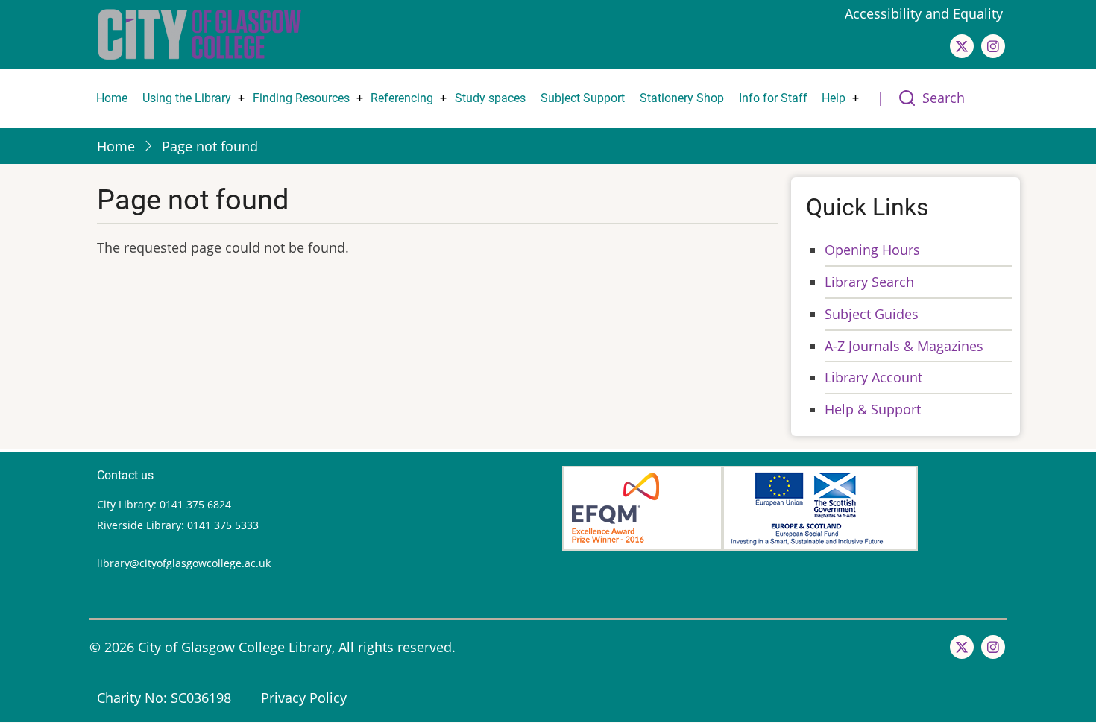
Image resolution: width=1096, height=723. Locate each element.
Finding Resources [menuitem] (301, 98)
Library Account (873, 377)
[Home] (199, 33)
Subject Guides (872, 314)
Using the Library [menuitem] (186, 98)
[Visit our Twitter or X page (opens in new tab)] (961, 46)
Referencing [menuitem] (402, 98)
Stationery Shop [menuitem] (682, 98)
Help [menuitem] (833, 98)
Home (116, 146)
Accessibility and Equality (926, 13)
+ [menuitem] (241, 98)
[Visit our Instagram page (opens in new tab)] (993, 46)
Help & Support (873, 409)
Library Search (869, 282)
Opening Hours (872, 250)
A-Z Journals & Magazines (904, 346)
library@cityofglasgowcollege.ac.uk (184, 563)
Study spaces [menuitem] (490, 98)
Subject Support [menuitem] (583, 98)
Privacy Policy (304, 698)
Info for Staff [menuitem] (773, 98)
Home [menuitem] (111, 98)
